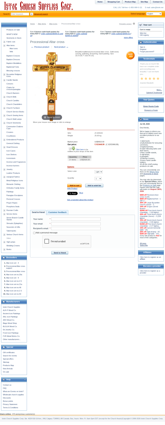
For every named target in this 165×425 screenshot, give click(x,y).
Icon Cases (10, 151)
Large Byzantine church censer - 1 (150, 204)
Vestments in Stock (13, 38)
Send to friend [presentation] (38, 212)
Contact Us (157, 2)
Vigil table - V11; (153, 234)
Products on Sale (13, 30)
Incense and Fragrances (16, 162)
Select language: (138, 14)
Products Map (8, 365)
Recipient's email (40, 228)
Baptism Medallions (13, 63)
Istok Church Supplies (11, 307)
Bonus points (8, 401)
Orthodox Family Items (15, 188)
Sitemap (6, 362)
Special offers (8, 359)
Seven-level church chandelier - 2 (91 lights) (151, 221)
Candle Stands (12, 80)
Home (32, 24)
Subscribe (144, 245)
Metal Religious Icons (14, 180)
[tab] (38, 212)
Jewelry (9, 169)
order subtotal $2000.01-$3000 (76, 35)
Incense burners (12, 166)
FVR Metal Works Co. (11, 336)
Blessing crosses (13, 71)
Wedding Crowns (13, 246)
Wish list (143, 33)
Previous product (40, 47)
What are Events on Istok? (13, 391)
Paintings (10, 192)
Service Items (11, 214)
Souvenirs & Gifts (13, 227)
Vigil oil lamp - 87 (153, 232)
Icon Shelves (11, 154)
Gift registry (144, 35)
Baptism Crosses (13, 56)
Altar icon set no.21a (14, 284)
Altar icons (53, 24)
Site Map (144, 2)
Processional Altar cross (15, 271)
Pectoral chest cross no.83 (149, 196)
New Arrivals (8, 369)
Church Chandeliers (14, 104)
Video (8, 238)
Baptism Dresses (13, 59)
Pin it (81, 193)
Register (143, 49)
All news (143, 243)
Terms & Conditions (10, 408)
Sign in (142, 47)
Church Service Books (15, 112)
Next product (61, 47)
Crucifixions (11, 136)
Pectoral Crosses (13, 199)
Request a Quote (151, 110)
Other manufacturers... (12, 339)
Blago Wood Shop (10, 323)
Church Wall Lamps (14, 119)
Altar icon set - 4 (12, 263)
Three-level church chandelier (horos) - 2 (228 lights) (151, 216)
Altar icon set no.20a (14, 275)
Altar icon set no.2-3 (14, 291)
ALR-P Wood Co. (9, 310)
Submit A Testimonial (154, 93)
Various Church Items (14, 234)
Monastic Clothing (13, 184)
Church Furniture (13, 108)
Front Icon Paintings (11, 333)
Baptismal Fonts (12, 67)
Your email (38, 224)
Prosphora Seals (12, 206)
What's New (154, 172)
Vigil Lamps (10, 242)
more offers (128, 37)
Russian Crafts (12, 210)
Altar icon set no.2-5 (14, 281)
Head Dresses (12, 147)
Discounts (7, 398)
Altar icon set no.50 (13, 294)
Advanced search (41, 14)
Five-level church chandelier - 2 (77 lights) (151, 225)
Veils (11, 52)
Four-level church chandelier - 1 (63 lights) (151, 211)
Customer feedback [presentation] (57, 212)
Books (8, 249)
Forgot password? (147, 52)
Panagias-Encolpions (14, 195)
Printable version (125, 24)
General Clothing (12, 143)
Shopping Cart (113, 2)
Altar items (42, 24)
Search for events (10, 356)
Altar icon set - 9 (12, 278)
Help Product (72, 188)
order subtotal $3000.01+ (121, 34)
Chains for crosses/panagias (13, 88)
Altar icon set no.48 (13, 287)
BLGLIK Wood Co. (10, 326)
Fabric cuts (10, 42)
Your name (38, 219)
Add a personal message (46, 233)
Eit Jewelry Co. (9, 330)
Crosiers (9, 132)
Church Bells (11, 97)
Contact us (7, 385)
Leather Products (13, 173)
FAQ (4, 388)
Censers (9, 84)
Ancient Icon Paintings (11, 313)
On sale (6, 372)
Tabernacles (11, 231)
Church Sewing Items (14, 115)
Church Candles (12, 100)
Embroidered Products (15, 140)
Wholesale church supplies (13, 395)
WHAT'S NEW (11, 34)
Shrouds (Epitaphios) (14, 223)
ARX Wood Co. (9, 320)
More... (159, 90)
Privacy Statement (10, 404)
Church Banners (12, 93)
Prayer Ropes (11, 203)
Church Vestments (13, 123)
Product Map (130, 2)
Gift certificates (9, 352)
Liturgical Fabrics (13, 177)
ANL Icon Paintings (10, 317)
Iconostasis (10, 158)
